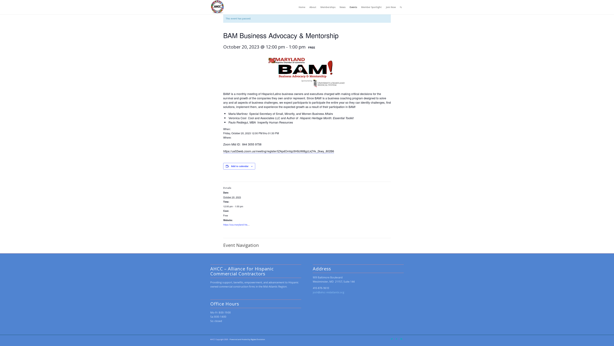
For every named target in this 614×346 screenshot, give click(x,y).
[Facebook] (396, 339)
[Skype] (401, 339)
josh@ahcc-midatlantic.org (328, 292)
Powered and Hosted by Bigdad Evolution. (247, 339)
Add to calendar (239, 166)
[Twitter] (391, 339)
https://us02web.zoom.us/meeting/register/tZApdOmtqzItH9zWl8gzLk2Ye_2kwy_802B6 (278, 151)
